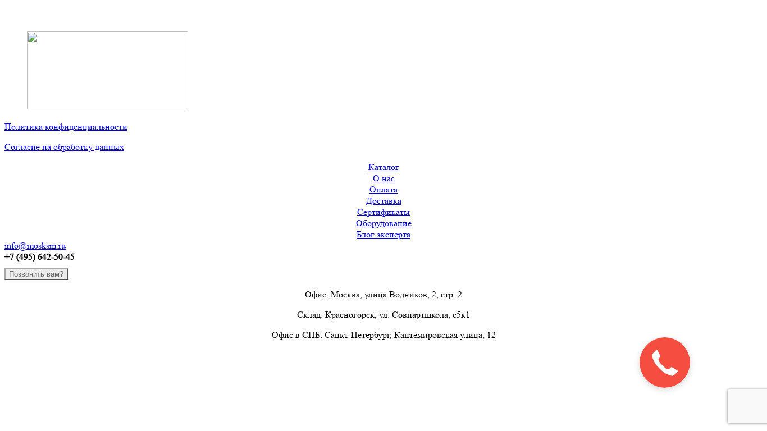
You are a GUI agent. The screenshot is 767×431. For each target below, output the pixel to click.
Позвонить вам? (36, 274)
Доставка (383, 200)
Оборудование (384, 223)
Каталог (383, 167)
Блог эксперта (383, 234)
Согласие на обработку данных (64, 146)
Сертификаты (383, 212)
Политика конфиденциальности (65, 126)
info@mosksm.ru (35, 245)
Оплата (383, 189)
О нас (384, 178)
